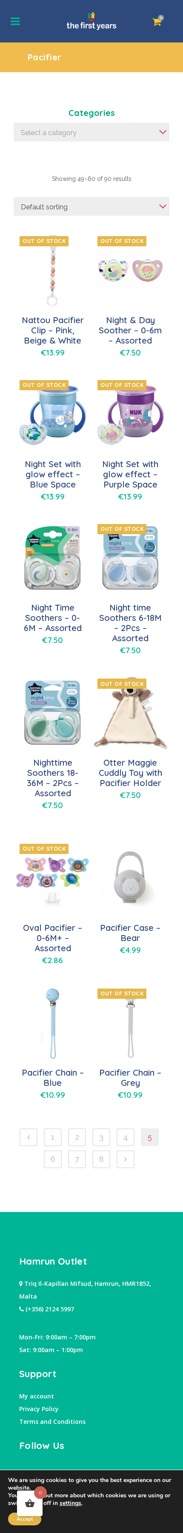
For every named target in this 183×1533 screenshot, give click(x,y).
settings (70, 1503)
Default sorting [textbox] (44, 207)
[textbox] (91, 133)
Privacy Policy (39, 1409)
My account (36, 1396)
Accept (25, 1519)
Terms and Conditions (52, 1421)
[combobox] (91, 132)
